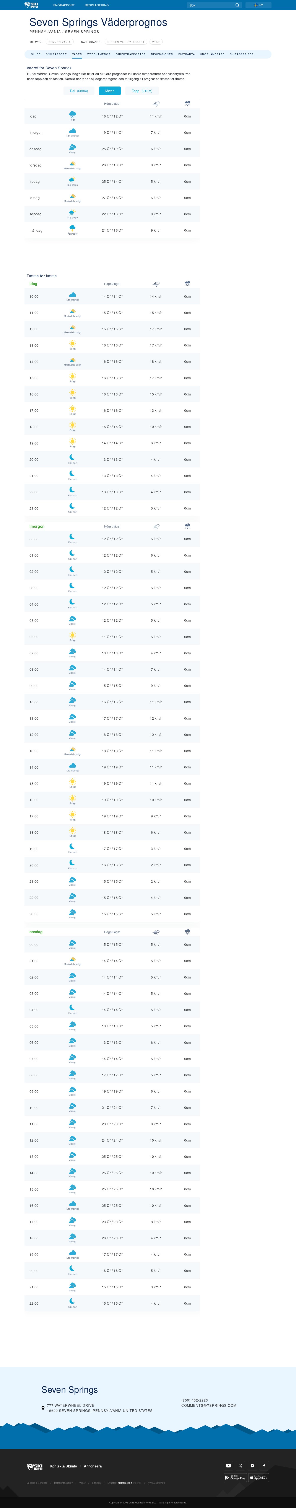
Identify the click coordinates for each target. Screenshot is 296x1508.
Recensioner (162, 54)
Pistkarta (186, 54)
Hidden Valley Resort (126, 42)
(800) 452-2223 (194, 1400)
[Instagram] (252, 1465)
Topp (142, 90)
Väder (77, 54)
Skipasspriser (242, 54)
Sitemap (96, 1482)
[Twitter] (240, 1465)
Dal (79, 90)
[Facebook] (264, 1465)
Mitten (109, 90)
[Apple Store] (258, 1477)
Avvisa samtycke (156, 1482)
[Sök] (237, 5)
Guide (36, 54)
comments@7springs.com (208, 1405)
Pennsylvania (60, 42)
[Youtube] (228, 1465)
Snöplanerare (212, 54)
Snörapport (64, 5)
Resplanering (97, 5)
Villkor (82, 1482)
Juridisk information (37, 1482)
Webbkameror (99, 54)
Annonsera (93, 1466)
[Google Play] (235, 1477)
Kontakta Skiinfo (63, 1466)
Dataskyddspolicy (63, 1482)
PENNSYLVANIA (45, 31)
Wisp (156, 42)
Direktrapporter (131, 54)
